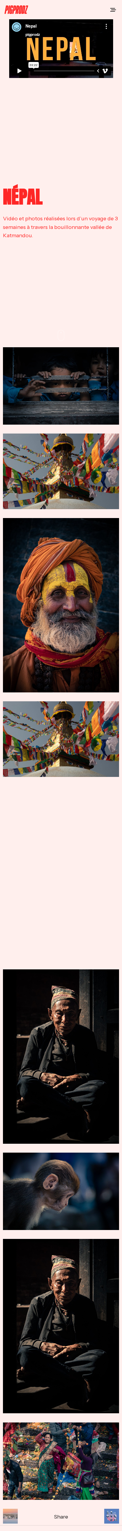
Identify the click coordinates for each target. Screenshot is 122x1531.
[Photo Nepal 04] (61, 386)
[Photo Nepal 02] (61, 605)
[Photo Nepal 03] (61, 1056)
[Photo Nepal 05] (61, 471)
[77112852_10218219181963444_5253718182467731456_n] (61, 1461)
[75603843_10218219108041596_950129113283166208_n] (61, 1191)
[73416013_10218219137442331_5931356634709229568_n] (61, 873)
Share (61, 1517)
